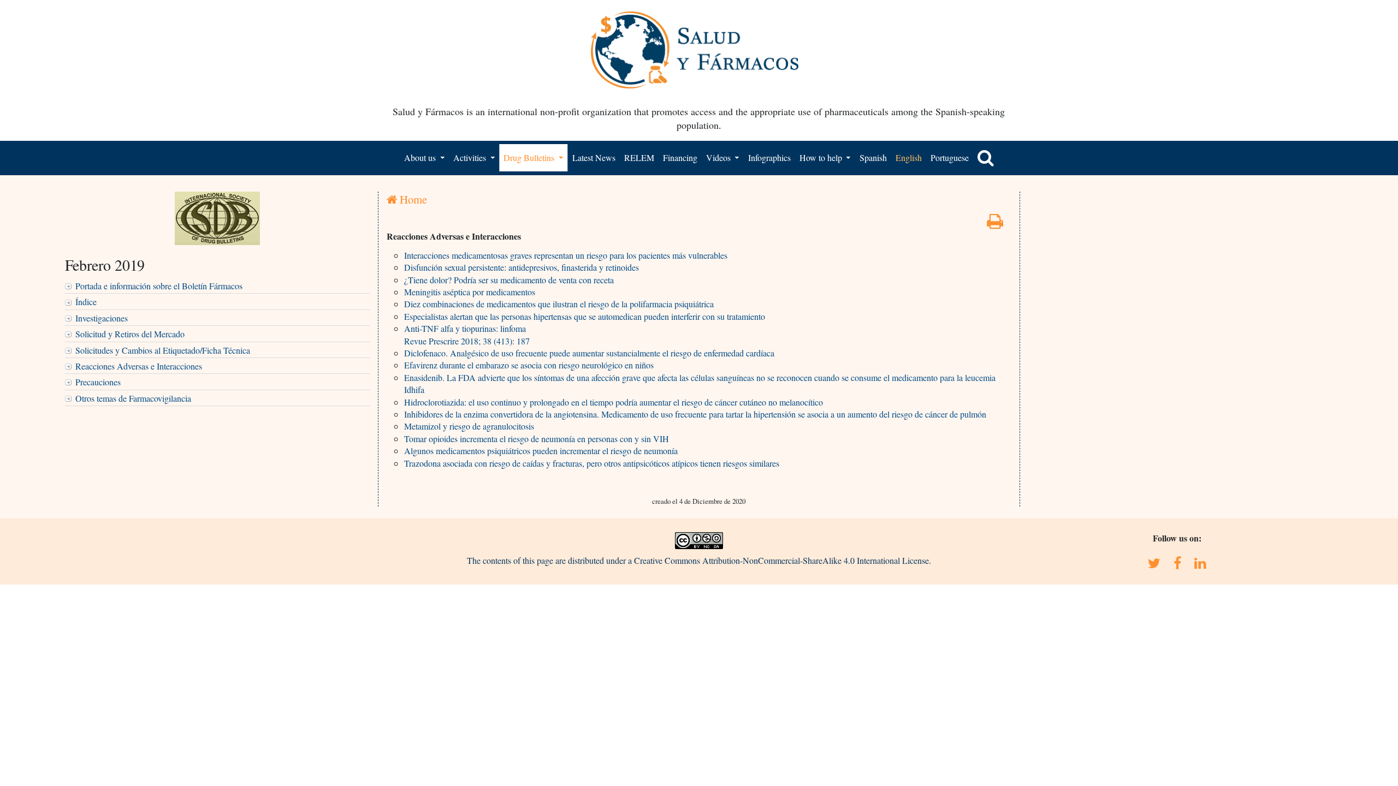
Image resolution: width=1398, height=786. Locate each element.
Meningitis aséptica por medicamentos (469, 291)
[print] (995, 224)
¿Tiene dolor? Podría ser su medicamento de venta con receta (509, 279)
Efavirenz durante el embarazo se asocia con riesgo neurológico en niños (529, 365)
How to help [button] (821, 157)
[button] (985, 158)
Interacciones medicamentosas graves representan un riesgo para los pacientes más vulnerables (565, 255)
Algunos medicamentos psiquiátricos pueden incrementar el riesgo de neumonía (541, 450)
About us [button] (421, 157)
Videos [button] (719, 157)
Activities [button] (470, 157)
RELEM (639, 157)
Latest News (593, 157)
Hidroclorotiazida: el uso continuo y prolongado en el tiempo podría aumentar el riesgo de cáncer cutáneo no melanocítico (613, 402)
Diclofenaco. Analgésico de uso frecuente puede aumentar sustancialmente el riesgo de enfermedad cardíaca (589, 353)
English (909, 157)
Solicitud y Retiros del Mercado (130, 334)
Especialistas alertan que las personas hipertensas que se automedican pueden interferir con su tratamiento (584, 316)
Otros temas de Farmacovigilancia (133, 398)
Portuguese (950, 157)
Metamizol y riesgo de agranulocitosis (469, 426)
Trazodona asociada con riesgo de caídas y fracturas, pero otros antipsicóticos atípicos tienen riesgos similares (591, 463)
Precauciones (98, 382)
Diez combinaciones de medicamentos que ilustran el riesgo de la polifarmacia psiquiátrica (559, 303)
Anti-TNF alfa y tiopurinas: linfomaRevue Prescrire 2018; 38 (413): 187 (467, 334)
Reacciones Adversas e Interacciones (138, 366)
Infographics (769, 157)
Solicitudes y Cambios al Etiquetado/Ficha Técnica (162, 350)
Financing (680, 157)
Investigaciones (101, 318)
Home (412, 199)
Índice (86, 301)
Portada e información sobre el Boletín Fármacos (158, 285)
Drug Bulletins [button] (529, 157)
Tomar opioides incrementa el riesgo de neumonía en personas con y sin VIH (536, 438)
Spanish (873, 157)
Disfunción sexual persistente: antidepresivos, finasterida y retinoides (521, 267)
